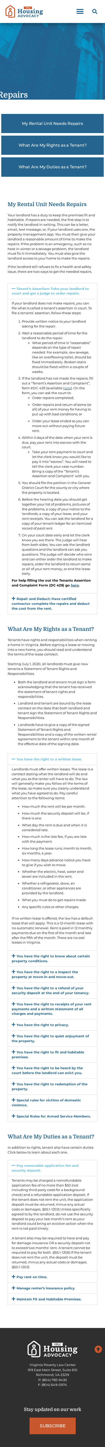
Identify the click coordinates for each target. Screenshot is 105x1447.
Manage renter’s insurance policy (46, 1288)
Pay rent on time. (32, 1277)
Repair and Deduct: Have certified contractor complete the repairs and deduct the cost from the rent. (51, 603)
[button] (80, 11)
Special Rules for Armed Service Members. (54, 1116)
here (67, 388)
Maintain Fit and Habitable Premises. (49, 1299)
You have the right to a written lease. (49, 759)
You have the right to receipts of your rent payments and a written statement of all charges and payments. (51, 1009)
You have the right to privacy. (43, 1025)
